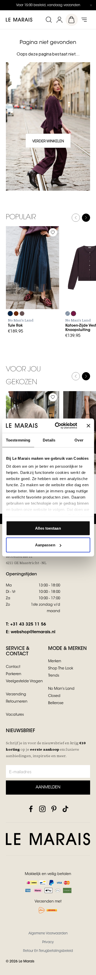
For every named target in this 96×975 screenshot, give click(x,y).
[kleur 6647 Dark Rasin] (73, 313)
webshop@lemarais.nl (33, 632)
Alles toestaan (48, 528)
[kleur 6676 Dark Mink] (22, 313)
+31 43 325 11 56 (28, 624)
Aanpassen (45, 545)
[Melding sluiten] (91, 5)
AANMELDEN (48, 787)
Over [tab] (78, 440)
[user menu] (59, 20)
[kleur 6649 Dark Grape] (16, 313)
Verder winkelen (48, 141)
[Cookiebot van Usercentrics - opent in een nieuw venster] (57, 425)
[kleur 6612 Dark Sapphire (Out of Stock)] (67, 313)
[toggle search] (48, 20)
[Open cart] (72, 20)
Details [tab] (49, 440)
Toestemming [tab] (18, 440)
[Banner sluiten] (88, 425)
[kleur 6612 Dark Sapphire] (10, 313)
